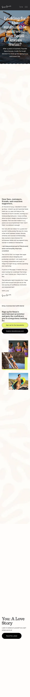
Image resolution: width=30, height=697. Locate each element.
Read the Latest (11, 636)
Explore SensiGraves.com (15, 331)
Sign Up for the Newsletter (15, 325)
